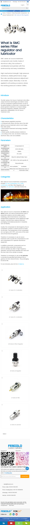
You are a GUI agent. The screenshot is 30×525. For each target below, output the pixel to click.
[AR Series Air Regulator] (15, 360)
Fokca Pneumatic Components (19, 13)
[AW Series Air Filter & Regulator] (15, 333)
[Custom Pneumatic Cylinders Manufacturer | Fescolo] (5, 5)
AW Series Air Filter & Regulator (15, 344)
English (22, 5)
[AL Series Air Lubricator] (15, 414)
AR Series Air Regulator (15, 370)
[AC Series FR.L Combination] (15, 306)
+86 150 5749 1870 (22, 1)
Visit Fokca (11, 505)
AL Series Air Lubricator (15, 424)
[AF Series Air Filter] (15, 387)
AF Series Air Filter (15, 397)
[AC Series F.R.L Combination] (15, 279)
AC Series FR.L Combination (15, 317)
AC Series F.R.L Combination (15, 290)
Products (9, 13)
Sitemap (27, 520)
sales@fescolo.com (7, 1)
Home (4, 13)
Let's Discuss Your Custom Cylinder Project (14, 467)
